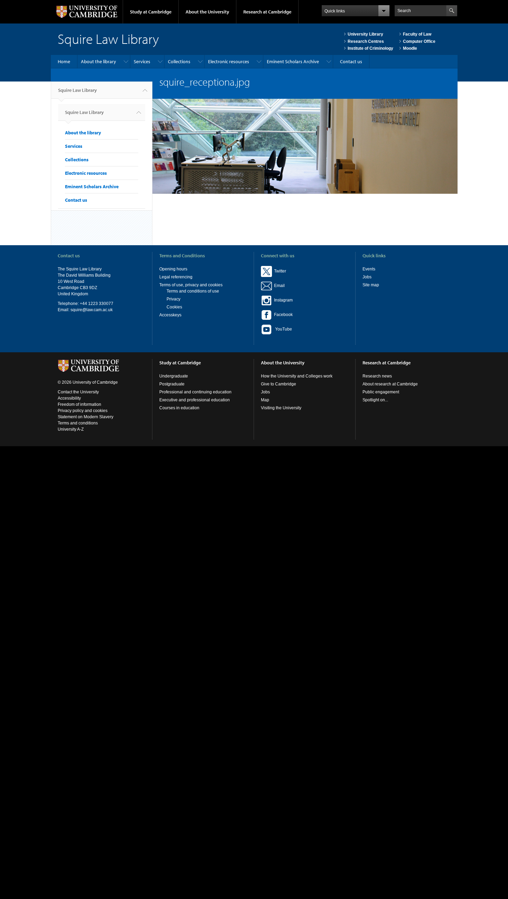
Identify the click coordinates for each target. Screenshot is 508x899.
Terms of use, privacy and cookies (191, 285)
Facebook (282, 314)
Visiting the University (281, 407)
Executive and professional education (194, 400)
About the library (98, 61)
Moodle (410, 48)
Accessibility (69, 398)
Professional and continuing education (195, 392)
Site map (371, 285)
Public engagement (381, 392)
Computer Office (419, 41)
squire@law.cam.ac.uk (91, 309)
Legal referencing (175, 277)
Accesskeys (170, 315)
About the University (207, 12)
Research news (377, 376)
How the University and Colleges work (296, 376)
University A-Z (71, 429)
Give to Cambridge (278, 384)
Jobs (367, 277)
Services (142, 61)
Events (369, 269)
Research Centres (366, 41)
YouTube (282, 329)
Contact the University (78, 392)
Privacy (173, 299)
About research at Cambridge (390, 384)
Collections (179, 61)
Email (278, 285)
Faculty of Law (417, 34)
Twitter (279, 271)
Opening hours (173, 269)
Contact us (351, 61)
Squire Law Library (77, 90)
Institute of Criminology (370, 48)
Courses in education (179, 407)
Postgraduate (172, 384)
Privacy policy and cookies (82, 410)
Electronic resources (228, 61)
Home (64, 61)
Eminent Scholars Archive (293, 61)
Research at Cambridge (267, 12)
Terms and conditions (78, 423)
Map (265, 400)
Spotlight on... (375, 400)
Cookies (174, 307)
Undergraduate (173, 376)
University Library (365, 34)
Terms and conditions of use (193, 291)
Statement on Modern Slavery (85, 416)
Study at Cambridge (150, 12)
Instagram (282, 300)
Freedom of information (79, 404)
